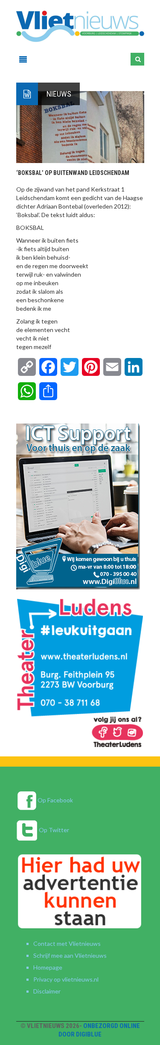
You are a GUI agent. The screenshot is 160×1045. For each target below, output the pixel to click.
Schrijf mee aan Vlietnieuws (70, 955)
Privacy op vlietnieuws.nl (66, 979)
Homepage (47, 967)
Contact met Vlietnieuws (67, 943)
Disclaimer (47, 991)
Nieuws (59, 93)
